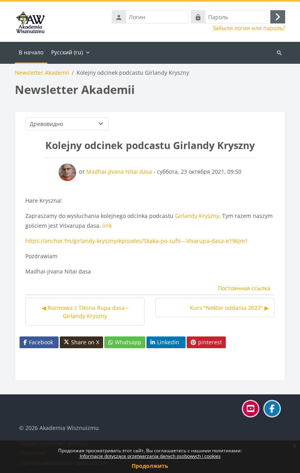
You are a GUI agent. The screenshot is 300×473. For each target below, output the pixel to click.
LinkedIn (168, 342)
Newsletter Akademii (42, 72)
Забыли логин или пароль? (248, 28)
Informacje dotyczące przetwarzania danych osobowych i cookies (150, 456)
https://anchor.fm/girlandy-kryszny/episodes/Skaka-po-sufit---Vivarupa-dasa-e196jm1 (136, 241)
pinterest (210, 342)
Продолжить (150, 465)
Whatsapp (128, 342)
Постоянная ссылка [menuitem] (244, 288)
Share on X (85, 342)
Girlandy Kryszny (197, 215)
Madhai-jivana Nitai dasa (119, 171)
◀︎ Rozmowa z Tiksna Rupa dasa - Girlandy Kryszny (85, 312)
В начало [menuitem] (31, 52)
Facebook (41, 342)
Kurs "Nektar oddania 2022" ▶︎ (229, 307)
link (107, 225)
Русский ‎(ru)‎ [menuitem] (67, 52)
